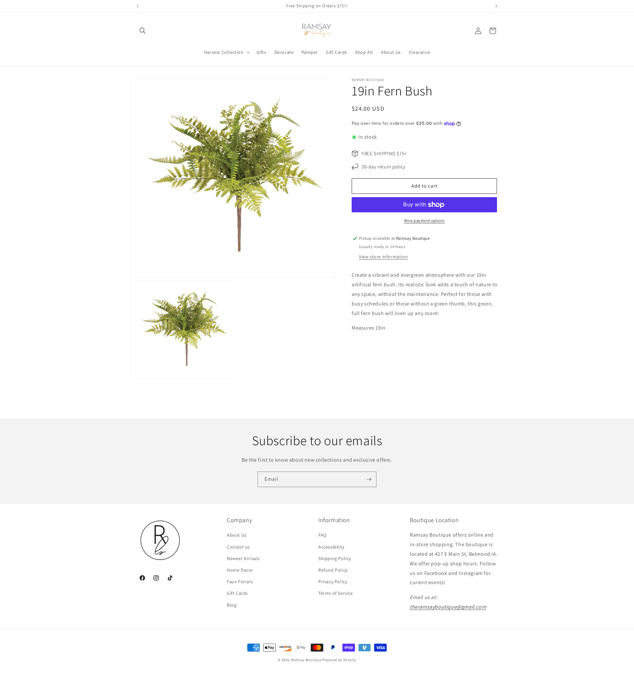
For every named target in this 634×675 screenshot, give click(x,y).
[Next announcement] (496, 6)
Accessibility (331, 547)
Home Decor (240, 570)
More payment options (424, 220)
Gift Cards (237, 593)
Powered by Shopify (339, 659)
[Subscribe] (369, 479)
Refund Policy (333, 570)
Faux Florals (240, 582)
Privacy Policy (332, 582)
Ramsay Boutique (306, 659)
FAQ (322, 535)
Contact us (238, 547)
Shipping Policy (334, 558)
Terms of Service (335, 593)
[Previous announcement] (137, 6)
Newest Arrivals (243, 558)
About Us (237, 535)
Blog (231, 605)
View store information (383, 257)
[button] (142, 30)
